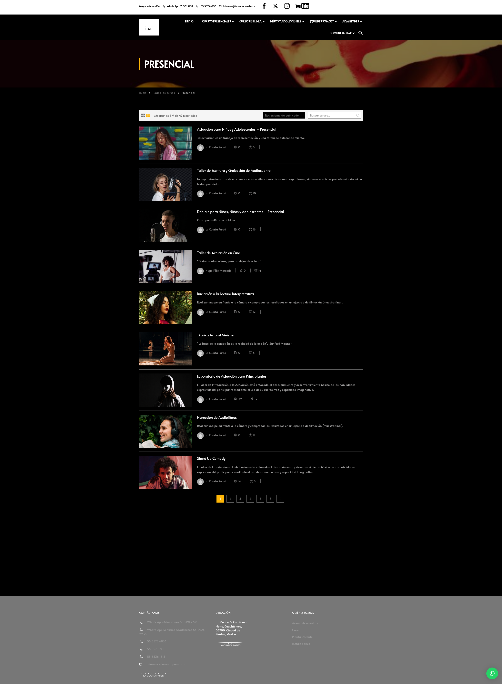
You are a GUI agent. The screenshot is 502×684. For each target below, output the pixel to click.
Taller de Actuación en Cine (218, 252)
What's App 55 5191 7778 (180, 6)
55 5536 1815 (156, 656)
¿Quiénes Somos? (322, 21)
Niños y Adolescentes (285, 21)
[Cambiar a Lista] (148, 115)
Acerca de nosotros (305, 623)
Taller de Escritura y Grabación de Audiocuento (234, 170)
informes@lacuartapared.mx (238, 6)
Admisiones (350, 21)
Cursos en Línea (250, 21)
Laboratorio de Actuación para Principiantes (231, 376)
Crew (295, 630)
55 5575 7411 (156, 649)
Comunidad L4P (340, 33)
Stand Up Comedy (211, 458)
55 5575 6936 (208, 6)
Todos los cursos (164, 92)
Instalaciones (301, 643)
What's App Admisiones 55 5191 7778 (172, 622)
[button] (492, 673)
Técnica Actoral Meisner (216, 334)
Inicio (189, 21)
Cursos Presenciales (216, 21)
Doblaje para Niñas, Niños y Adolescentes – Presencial (240, 211)
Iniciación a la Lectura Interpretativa (225, 293)
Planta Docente (302, 637)
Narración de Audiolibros (217, 417)
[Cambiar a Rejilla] (143, 115)
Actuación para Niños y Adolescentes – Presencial (236, 129)
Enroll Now (166, 143)
